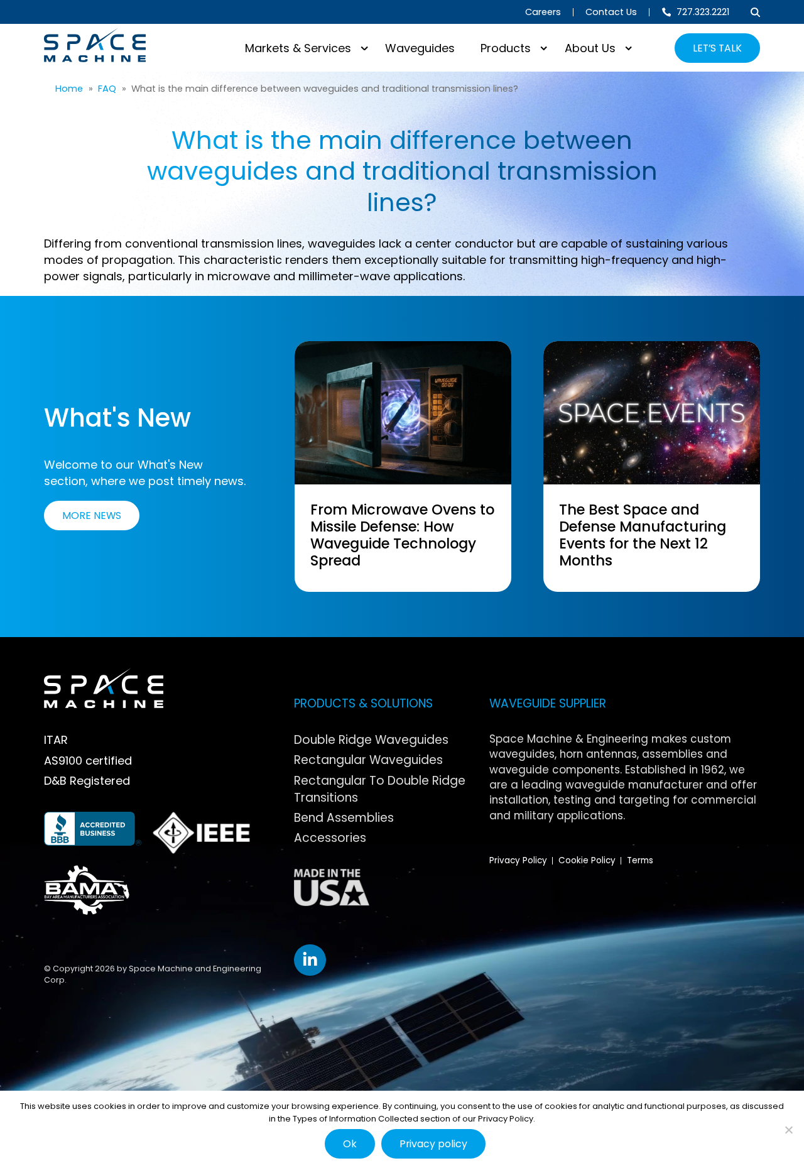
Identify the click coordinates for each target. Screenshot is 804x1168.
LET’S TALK (717, 48)
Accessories (330, 837)
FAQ (107, 88)
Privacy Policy (518, 860)
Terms (640, 860)
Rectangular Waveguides (368, 759)
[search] (755, 12)
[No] (788, 1129)
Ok (350, 1144)
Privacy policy (433, 1144)
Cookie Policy (587, 860)
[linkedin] (309, 960)
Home (69, 88)
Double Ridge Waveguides (371, 739)
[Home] (95, 45)
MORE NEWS (91, 515)
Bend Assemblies (344, 817)
